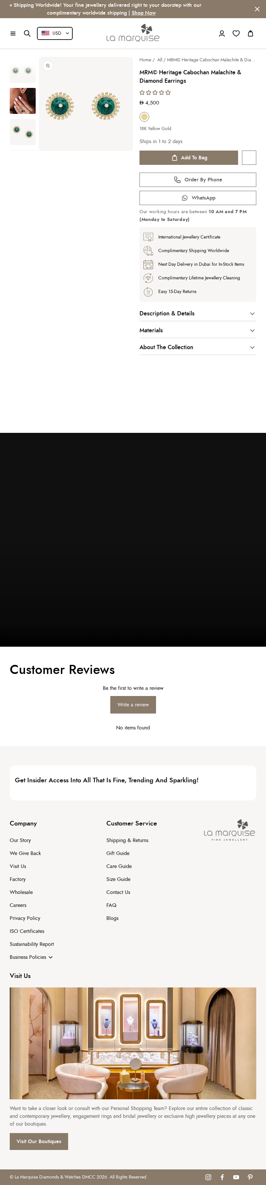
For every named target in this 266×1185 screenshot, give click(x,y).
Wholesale (21, 892)
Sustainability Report (32, 944)
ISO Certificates (27, 931)
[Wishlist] (236, 33)
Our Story (20, 840)
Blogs (112, 918)
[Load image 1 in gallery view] (23, 70)
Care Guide (119, 866)
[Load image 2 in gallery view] (23, 101)
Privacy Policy (25, 918)
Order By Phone (203, 179)
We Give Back (25, 853)
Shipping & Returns (127, 840)
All (159, 60)
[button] (13, 33)
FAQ (111, 905)
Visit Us (18, 866)
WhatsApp (203, 198)
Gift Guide (117, 853)
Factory (18, 879)
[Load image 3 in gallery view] (23, 132)
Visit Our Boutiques (39, 1141)
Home (145, 60)
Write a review (133, 704)
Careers (18, 905)
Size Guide (118, 879)
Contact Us (118, 892)
